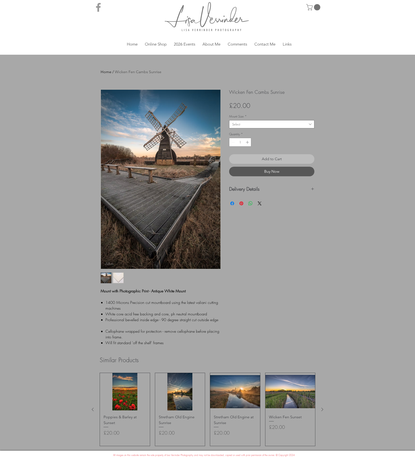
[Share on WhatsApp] (250, 203)
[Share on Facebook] (232, 203)
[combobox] (271, 124)
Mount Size (238, 116)
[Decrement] (233, 142)
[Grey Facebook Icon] (98, 7)
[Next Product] (322, 409)
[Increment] (248, 142)
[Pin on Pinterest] (241, 203)
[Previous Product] (93, 409)
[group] (207, 409)
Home (106, 72)
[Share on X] (259, 203)
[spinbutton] (240, 142)
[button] (314, 7)
